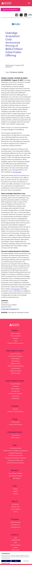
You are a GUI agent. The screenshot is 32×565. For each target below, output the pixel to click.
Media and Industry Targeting (15, 366)
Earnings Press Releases (15, 393)
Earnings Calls (15, 391)
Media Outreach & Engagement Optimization (15, 450)
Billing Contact (15, 550)
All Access (15, 409)
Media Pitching (15, 361)
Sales (15, 542)
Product (15, 489)
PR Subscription (15, 422)
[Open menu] (29, 3)
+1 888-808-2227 (15, 540)
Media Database (15, 358)
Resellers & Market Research (15, 343)
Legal (15, 340)
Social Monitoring (15, 368)
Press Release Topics (15, 448)
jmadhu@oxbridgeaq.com (10, 309)
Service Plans (15, 435)
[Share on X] (21, 15)
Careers (15, 511)
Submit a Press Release (15, 424)
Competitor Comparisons (15, 453)
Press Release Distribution (15, 356)
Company (15, 493)
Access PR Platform (15, 353)
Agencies (15, 338)
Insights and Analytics (15, 370)
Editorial (15, 547)
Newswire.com (15, 524)
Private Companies (15, 336)
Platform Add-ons (15, 437)
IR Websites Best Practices (15, 455)
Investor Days (15, 396)
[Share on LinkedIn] (25, 15)
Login (15, 537)
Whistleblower (15, 398)
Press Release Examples (15, 475)
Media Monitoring (15, 363)
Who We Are (15, 504)
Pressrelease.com (15, 527)
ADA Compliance (15, 388)
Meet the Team (15, 506)
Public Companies (15, 333)
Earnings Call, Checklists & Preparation (15, 458)
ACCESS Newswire (15, 522)
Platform (15, 491)
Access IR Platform (15, 384)
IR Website (15, 386)
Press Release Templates (15, 473)
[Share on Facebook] (16, 15)
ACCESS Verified (15, 373)
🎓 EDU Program (15, 478)
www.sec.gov (15, 289)
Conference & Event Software (15, 411)
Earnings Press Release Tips (15, 460)
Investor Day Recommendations (15, 462)
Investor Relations (15, 509)
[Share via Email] (30, 15)
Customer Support (15, 545)
